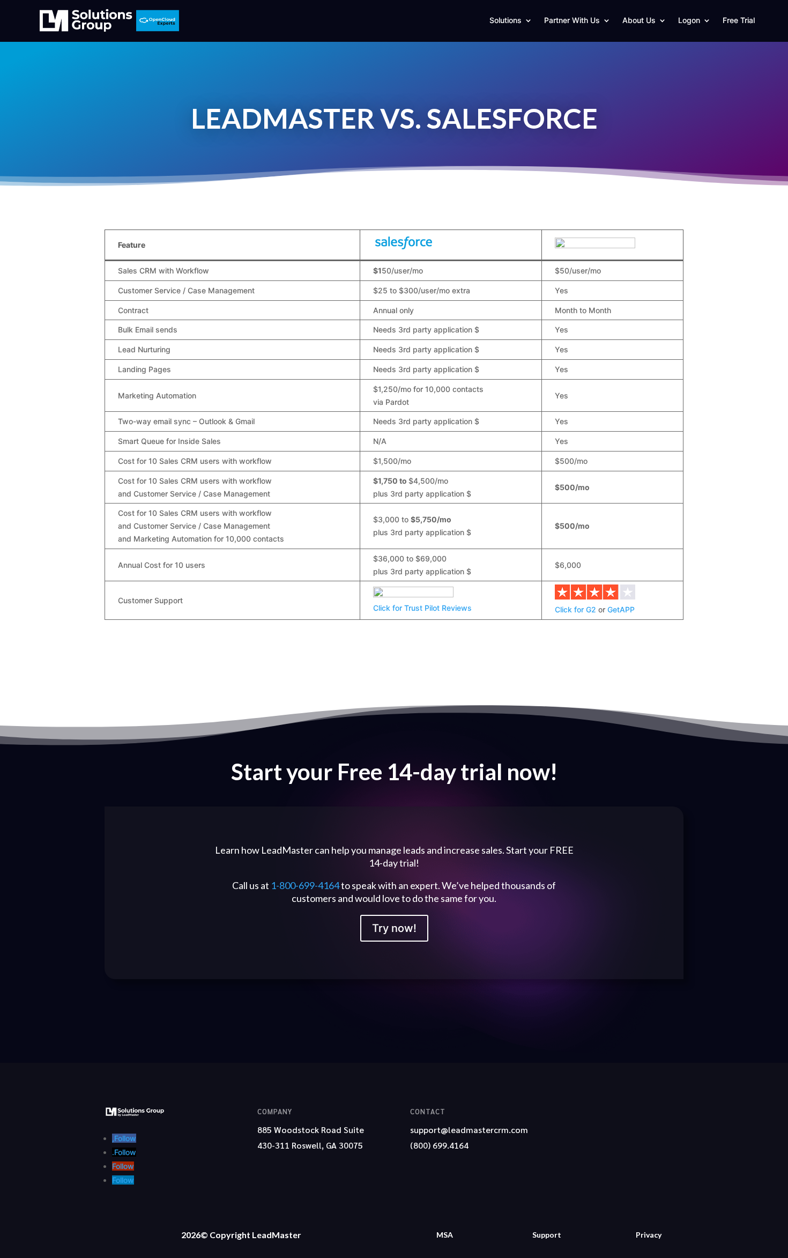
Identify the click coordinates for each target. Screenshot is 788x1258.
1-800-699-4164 (305, 885)
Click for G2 (575, 609)
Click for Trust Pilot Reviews (422, 607)
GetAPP (621, 609)
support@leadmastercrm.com (469, 1129)
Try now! (394, 928)
